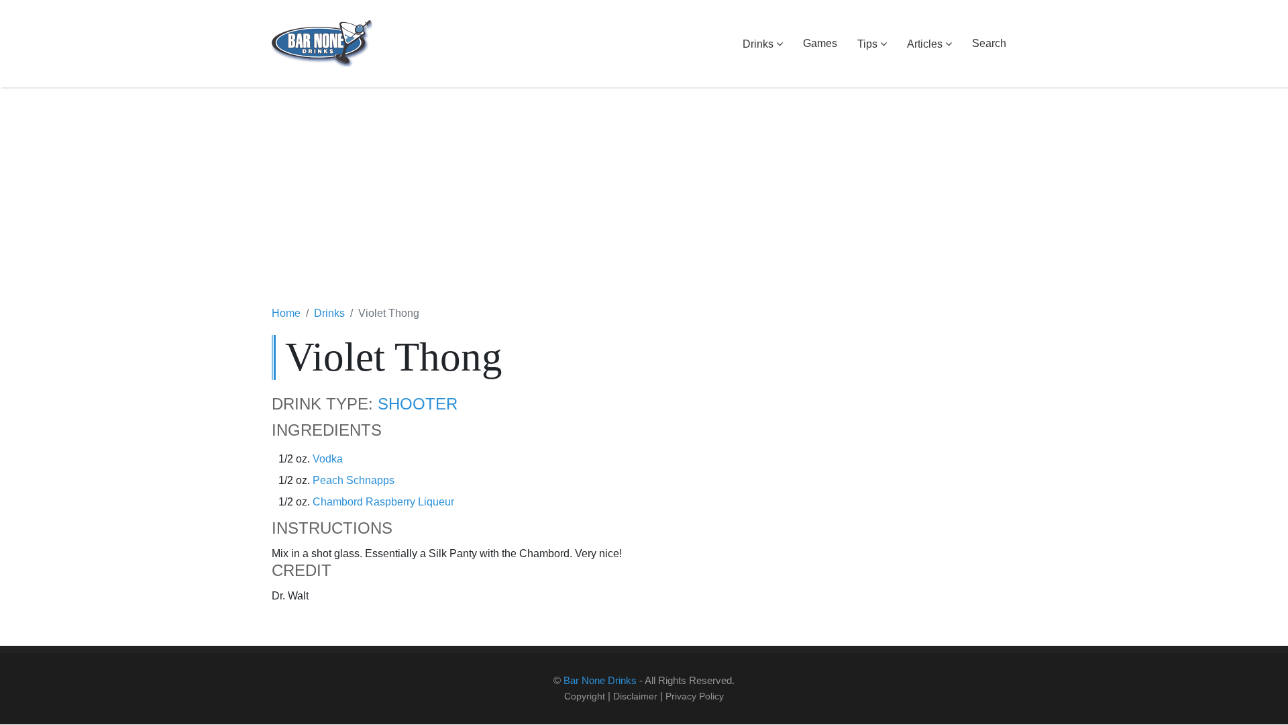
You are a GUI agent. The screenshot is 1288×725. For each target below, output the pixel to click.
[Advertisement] (643, 198)
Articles (925, 44)
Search (989, 43)
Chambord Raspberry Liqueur (383, 502)
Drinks (758, 44)
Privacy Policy (694, 696)
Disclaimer (635, 696)
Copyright (584, 696)
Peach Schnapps (353, 480)
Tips (867, 44)
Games (820, 43)
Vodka (328, 459)
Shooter (418, 404)
